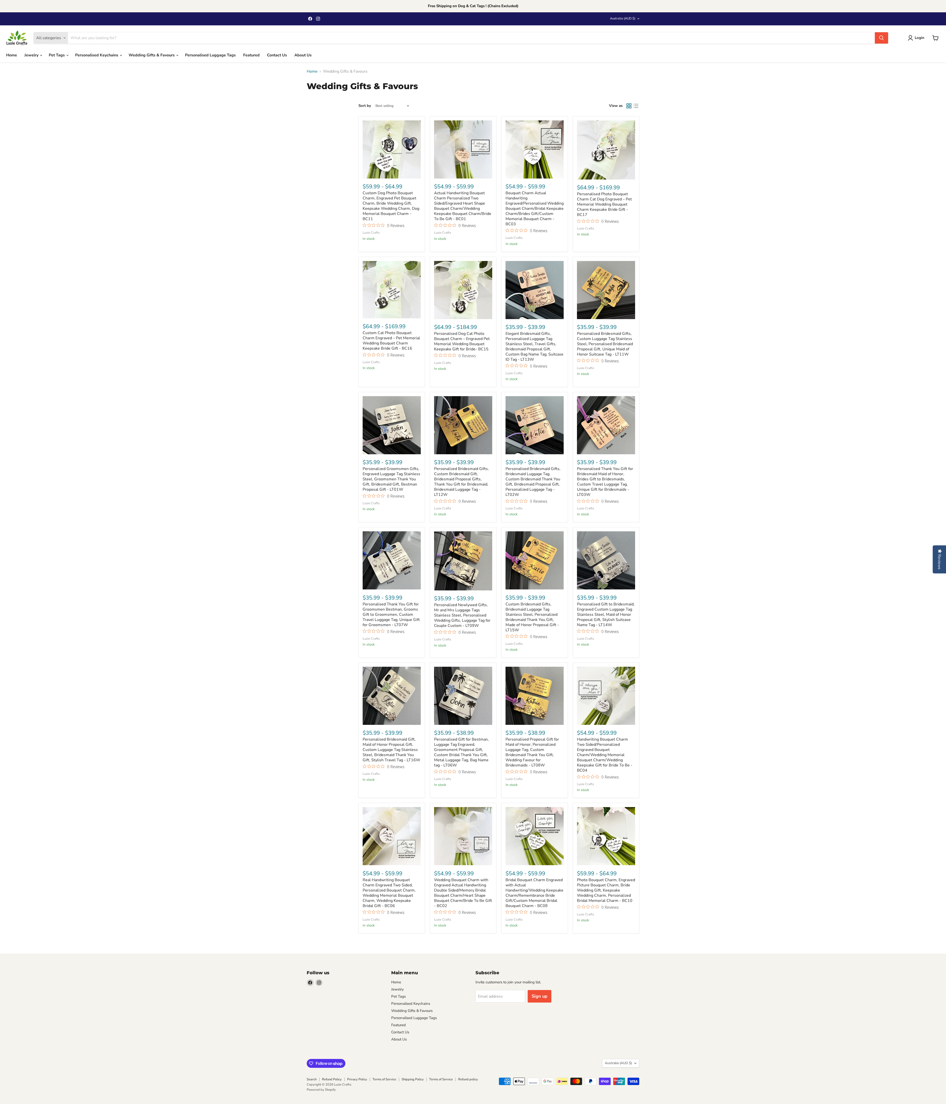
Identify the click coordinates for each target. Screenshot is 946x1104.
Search (312, 1079)
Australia (622, 18)
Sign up (539, 996)
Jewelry (31, 55)
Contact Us (277, 55)
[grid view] (628, 105)
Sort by (364, 106)
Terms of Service (384, 1079)
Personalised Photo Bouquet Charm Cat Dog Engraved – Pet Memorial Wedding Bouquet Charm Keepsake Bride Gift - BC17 (604, 204)
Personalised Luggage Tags (210, 55)
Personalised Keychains (97, 55)
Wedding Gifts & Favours (152, 55)
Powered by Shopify (321, 1090)
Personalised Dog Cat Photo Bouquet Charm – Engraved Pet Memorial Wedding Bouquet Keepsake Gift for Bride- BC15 (462, 341)
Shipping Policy (413, 1079)
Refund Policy (332, 1079)
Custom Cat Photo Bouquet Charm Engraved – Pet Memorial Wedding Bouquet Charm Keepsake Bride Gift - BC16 (391, 340)
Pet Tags (57, 55)
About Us (303, 55)
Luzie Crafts (371, 232)
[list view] (635, 105)
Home (11, 55)
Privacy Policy (357, 1079)
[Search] (881, 38)
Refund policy (468, 1079)
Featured (251, 55)
